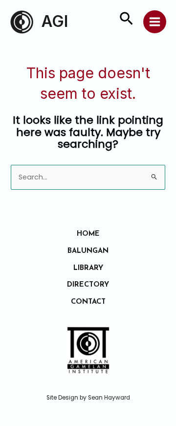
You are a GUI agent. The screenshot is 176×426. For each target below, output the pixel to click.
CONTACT (88, 302)
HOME (88, 234)
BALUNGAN (88, 251)
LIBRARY (88, 268)
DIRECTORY (88, 285)
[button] (126, 20)
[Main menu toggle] (154, 21)
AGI (55, 21)
